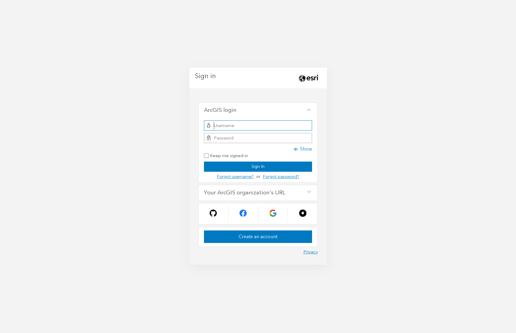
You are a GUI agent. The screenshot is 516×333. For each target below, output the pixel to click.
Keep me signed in (229, 156)
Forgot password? (281, 177)
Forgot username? (235, 177)
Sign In (258, 166)
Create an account (258, 237)
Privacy (310, 252)
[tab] (258, 110)
